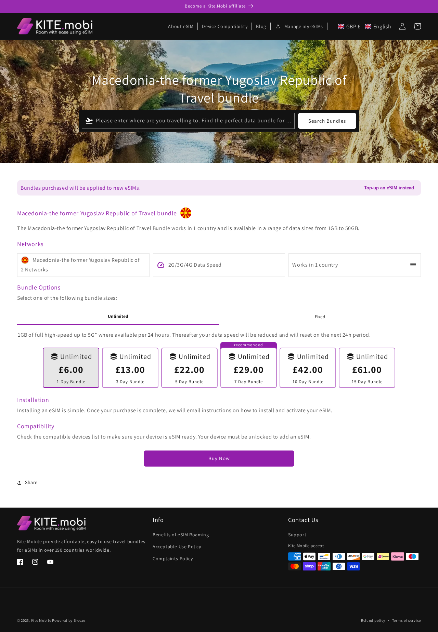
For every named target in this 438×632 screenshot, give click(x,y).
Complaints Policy (173, 558)
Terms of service (406, 620)
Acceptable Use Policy (177, 546)
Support (297, 535)
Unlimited (118, 316)
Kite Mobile (41, 620)
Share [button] (31, 482)
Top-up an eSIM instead (389, 187)
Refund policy (373, 620)
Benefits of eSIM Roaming (181, 535)
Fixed (320, 316)
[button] (364, 26)
